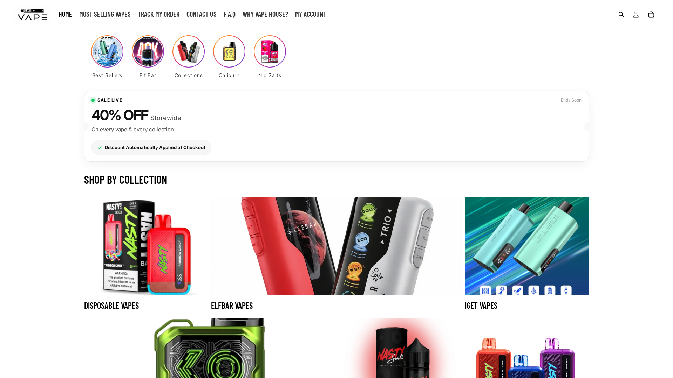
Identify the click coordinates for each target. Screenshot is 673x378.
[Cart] (651, 14)
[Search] (621, 14)
